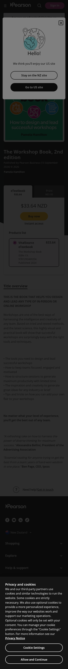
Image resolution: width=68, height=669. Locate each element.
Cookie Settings (34, 648)
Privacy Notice (15, 638)
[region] (34, 623)
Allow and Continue (34, 659)
